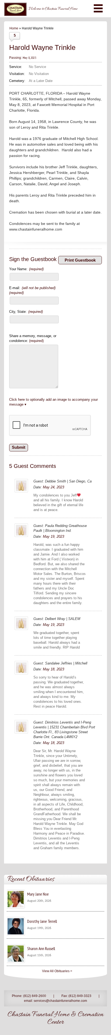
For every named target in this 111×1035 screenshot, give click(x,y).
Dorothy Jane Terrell (42, 921)
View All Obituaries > (57, 971)
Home (13, 28)
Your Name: (26, 269)
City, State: (26, 312)
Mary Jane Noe (38, 894)
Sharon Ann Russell (41, 948)
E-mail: (32, 290)
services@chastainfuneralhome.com (60, 1001)
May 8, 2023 (29, 58)
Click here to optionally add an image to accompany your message (53, 401)
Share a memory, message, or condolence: (32, 338)
